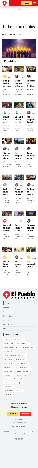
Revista (9, 343)
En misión (6, 320)
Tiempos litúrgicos (24, 371)
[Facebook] (16, 439)
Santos (9, 359)
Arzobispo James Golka (14, 390)
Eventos (9, 363)
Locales (12, 34)
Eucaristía (9, 394)
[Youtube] (22, 439)
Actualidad (10, 367)
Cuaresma (9, 387)
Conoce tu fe (25, 367)
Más (20, 34)
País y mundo (8, 324)
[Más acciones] (10, 76)
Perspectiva (7, 316)
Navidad (9, 375)
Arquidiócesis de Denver (14, 340)
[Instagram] (19, 439)
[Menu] (35, 3)
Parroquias (23, 363)
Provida (9, 371)
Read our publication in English (19, 403)
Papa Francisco (12, 347)
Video (5, 328)
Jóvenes (21, 359)
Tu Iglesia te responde (13, 383)
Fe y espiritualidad (9, 312)
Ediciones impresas (19, 422)
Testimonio (22, 375)
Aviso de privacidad (19, 426)
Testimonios (28, 347)
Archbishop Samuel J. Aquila (15, 355)
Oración (9, 351)
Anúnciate (19, 419)
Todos (4, 34)
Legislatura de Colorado (14, 379)
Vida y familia (23, 343)
